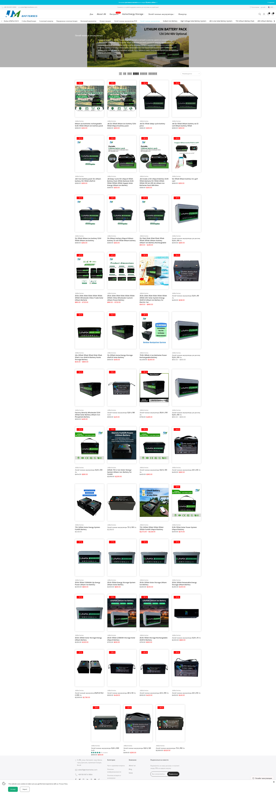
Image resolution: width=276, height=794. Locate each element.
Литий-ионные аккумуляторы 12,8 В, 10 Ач (186, 638)
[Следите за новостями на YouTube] (95, 779)
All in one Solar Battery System (220, 21)
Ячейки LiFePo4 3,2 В (11, 21)
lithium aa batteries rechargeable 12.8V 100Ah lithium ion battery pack (89, 125)
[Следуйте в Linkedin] (87, 779)
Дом (91, 14)
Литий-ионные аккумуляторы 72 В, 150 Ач (170, 748)
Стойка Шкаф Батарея (29, 21)
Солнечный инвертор (46, 21)
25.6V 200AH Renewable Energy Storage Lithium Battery (184, 583)
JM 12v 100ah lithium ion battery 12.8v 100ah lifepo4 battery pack (121, 125)
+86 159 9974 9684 (10, 7)
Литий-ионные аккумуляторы (160, 14)
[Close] (274, 782)
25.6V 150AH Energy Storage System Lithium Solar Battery (121, 583)
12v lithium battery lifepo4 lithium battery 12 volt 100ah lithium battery (121, 239)
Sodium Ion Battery (170, 21)
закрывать (5, 2)
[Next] (274, 21)
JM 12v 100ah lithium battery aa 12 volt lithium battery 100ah (185, 125)
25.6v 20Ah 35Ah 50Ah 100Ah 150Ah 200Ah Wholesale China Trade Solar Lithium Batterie (89, 298)
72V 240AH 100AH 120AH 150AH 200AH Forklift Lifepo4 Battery (151, 528)
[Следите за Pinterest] (91, 779)
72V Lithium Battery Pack (245, 21)
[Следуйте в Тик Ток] (99, 779)
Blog (130, 769)
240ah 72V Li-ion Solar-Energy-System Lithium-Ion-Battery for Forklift (119, 472)
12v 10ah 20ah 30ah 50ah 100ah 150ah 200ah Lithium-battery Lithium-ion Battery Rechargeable (153, 240)
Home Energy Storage (132, 14)
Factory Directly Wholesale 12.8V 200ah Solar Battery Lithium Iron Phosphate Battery (87, 415)
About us (132, 766)
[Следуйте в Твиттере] (80, 779)
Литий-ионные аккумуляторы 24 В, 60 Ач (186, 470)
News (131, 773)
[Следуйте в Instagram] (83, 779)
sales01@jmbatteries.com (28, 7)
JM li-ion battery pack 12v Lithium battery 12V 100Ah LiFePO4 (88, 180)
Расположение (255, 7)
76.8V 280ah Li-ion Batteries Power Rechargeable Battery (153, 356)
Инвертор (182, 14)
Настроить (115, 14)
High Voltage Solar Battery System (193, 21)
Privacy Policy (63, 784)
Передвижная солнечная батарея (66, 21)
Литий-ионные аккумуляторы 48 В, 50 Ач (121, 693)
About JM (101, 14)
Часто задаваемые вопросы (116, 766)
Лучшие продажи (105, 21)
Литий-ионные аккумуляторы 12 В (125, 21)
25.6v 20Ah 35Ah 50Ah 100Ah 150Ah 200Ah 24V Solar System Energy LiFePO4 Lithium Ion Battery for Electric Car (153, 299)
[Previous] (2, 21)
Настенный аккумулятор (88, 21)
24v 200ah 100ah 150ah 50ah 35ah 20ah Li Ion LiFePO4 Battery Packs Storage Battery (88, 357)
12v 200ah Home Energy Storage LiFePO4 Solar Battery (120, 356)
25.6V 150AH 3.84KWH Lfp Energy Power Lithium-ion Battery (87, 583)
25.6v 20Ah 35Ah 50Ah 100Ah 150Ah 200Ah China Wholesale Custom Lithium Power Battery (121, 298)
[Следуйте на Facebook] (76, 779)
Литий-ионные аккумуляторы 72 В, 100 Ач (121, 527)
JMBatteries (79, 121)
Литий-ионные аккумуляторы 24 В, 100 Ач (154, 693)
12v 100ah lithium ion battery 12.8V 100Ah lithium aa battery (88, 239)
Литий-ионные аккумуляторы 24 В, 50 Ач (186, 693)
